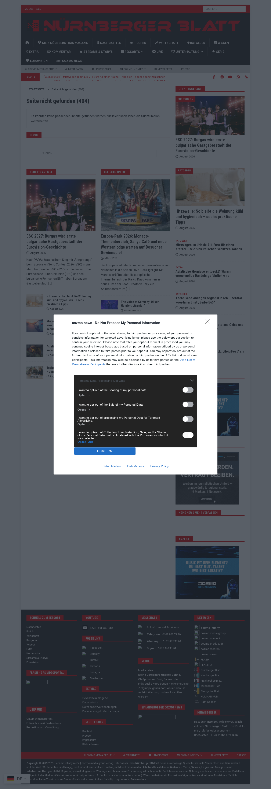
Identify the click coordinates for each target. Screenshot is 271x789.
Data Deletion (111, 466)
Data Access (135, 466)
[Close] (209, 323)
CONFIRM (105, 451)
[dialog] (135, 394)
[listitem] (135, 380)
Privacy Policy (159, 466)
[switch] (188, 390)
